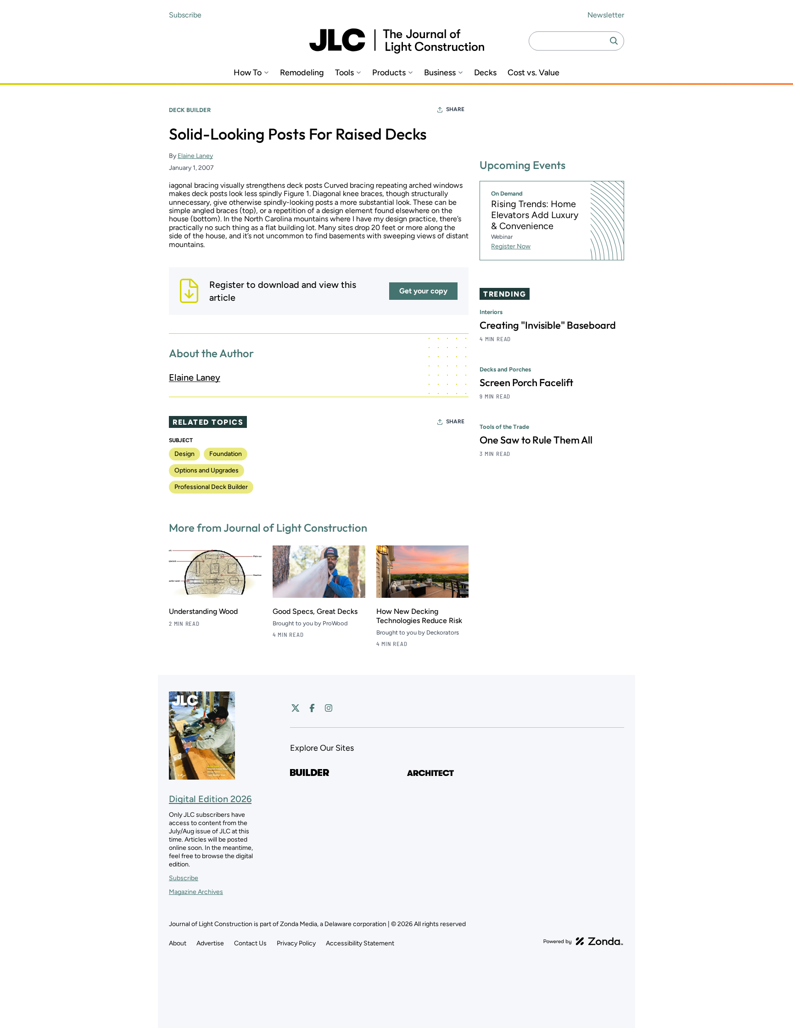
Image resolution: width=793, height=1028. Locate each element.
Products (389, 73)
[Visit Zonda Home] (583, 941)
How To (248, 73)
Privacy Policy (296, 943)
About (177, 943)
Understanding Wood (203, 611)
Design (184, 454)
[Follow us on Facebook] (312, 707)
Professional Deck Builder (211, 487)
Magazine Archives (196, 892)
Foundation (225, 454)
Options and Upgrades (206, 470)
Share (455, 109)
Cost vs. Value (533, 73)
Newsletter (605, 15)
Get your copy (423, 290)
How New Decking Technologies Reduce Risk (419, 616)
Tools (344, 73)
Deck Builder (190, 110)
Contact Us (250, 943)
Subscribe (185, 15)
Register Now (511, 247)
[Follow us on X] (295, 707)
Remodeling (302, 73)
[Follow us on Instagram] (328, 707)
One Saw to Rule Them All (536, 440)
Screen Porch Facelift (526, 382)
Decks (485, 73)
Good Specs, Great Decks (315, 611)
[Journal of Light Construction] (396, 41)
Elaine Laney (195, 156)
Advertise (210, 943)
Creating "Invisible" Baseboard (548, 325)
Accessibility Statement (360, 943)
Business (440, 73)
